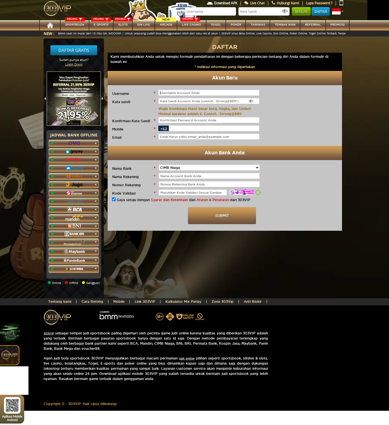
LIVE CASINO (191, 23)
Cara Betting (92, 301)
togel (216, 24)
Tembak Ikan (285, 24)
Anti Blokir (253, 301)
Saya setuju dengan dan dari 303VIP (183, 200)
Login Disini (74, 64)
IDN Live (143, 24)
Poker (236, 24)
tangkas (258, 24)
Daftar (320, 11)
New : (49, 33)
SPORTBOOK (74, 23)
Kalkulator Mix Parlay (183, 301)
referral (313, 24)
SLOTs (121, 23)
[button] (337, 11)
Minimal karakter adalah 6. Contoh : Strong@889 (199, 114)
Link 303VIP (145, 301)
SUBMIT (222, 215)
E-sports (100, 23)
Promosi (337, 24)
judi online (187, 358)
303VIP (49, 333)
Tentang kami (59, 301)
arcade (166, 23)
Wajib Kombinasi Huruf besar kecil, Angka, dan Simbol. (204, 109)
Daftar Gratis (73, 50)
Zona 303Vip (223, 301)
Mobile (118, 301)
